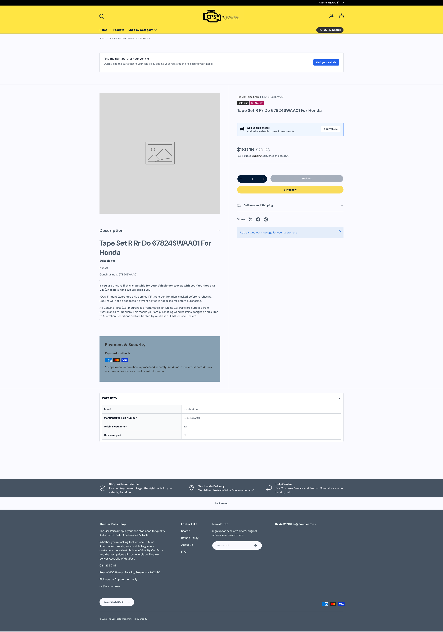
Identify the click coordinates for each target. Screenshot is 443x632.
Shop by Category (140, 30)
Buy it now (290, 189)
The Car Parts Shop (248, 96)
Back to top (221, 503)
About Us (187, 545)
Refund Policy (189, 538)
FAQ (183, 551)
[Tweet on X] (250, 219)
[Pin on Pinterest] (266, 219)
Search (185, 531)
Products (118, 30)
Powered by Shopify (137, 618)
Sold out (307, 178)
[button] (341, 16)
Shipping (257, 155)
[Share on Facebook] (258, 219)
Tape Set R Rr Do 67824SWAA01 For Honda (129, 39)
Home (103, 30)
